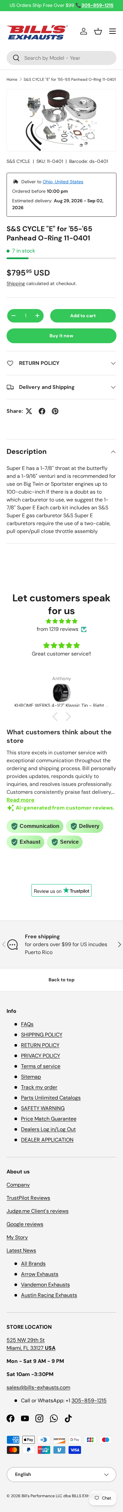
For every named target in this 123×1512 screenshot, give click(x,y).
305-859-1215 (89, 1400)
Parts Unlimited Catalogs (51, 1097)
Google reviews (25, 1224)
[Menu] (112, 31)
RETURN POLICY (40, 1045)
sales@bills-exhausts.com (38, 1387)
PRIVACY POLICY (40, 1055)
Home (12, 79)
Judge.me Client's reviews (38, 1211)
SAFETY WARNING (43, 1108)
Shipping (16, 283)
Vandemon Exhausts (45, 1284)
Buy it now (61, 336)
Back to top (61, 980)
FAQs (27, 1024)
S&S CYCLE (18, 161)
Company (18, 1184)
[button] (98, 31)
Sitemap (31, 1076)
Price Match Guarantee (48, 1118)
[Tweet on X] (28, 411)
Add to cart (83, 316)
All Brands (33, 1263)
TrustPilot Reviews (28, 1197)
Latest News (21, 1250)
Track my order (39, 1087)
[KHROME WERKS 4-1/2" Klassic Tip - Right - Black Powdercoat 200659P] (61, 693)
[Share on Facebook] (42, 411)
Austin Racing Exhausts (49, 1295)
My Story (17, 1237)
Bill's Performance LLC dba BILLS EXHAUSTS (62, 1496)
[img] (61, 621)
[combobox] (61, 58)
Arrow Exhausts (39, 1274)
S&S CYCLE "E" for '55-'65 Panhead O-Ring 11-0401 (70, 79)
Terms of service (40, 1066)
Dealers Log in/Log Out (48, 1129)
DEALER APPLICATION (47, 1139)
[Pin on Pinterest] (55, 411)
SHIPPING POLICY (41, 1034)
